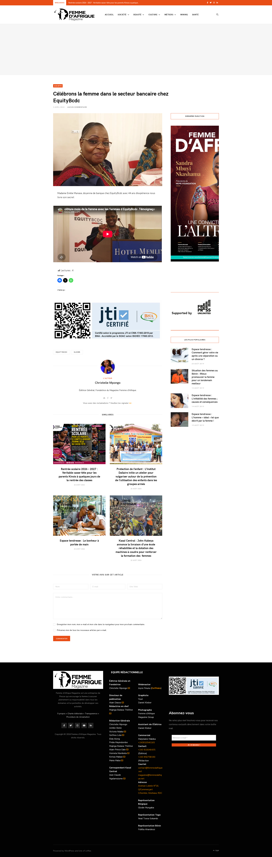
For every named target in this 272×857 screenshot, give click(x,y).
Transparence (91, 713)
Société (122, 14)
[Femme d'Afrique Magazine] (74, 14)
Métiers (168, 14)
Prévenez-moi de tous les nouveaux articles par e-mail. (82, 630)
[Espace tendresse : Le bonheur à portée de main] (79, 515)
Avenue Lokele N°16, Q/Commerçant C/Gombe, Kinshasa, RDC (150, 789)
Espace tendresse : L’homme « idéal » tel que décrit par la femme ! (205, 417)
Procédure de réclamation (78, 717)
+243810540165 (146, 742)
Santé (195, 14)
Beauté (137, 14)
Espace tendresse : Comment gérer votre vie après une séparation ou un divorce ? (205, 354)
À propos (61, 713)
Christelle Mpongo (107, 382)
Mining (184, 14)
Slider (77, 352)
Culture (152, 14)
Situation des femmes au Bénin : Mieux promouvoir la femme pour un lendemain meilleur (205, 377)
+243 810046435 (146, 749)
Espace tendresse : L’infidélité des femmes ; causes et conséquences (205, 398)
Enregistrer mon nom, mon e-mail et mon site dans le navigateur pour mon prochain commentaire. (101, 624)
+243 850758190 (146, 757)
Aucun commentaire (77, 107)
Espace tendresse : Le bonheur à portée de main (79, 542)
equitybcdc (61, 352)
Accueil (109, 14)
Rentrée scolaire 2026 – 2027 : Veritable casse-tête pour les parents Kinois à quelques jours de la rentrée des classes (104, 3)
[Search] (217, 14)
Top (217, 850)
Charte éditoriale (75, 713)
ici (130, 403)
